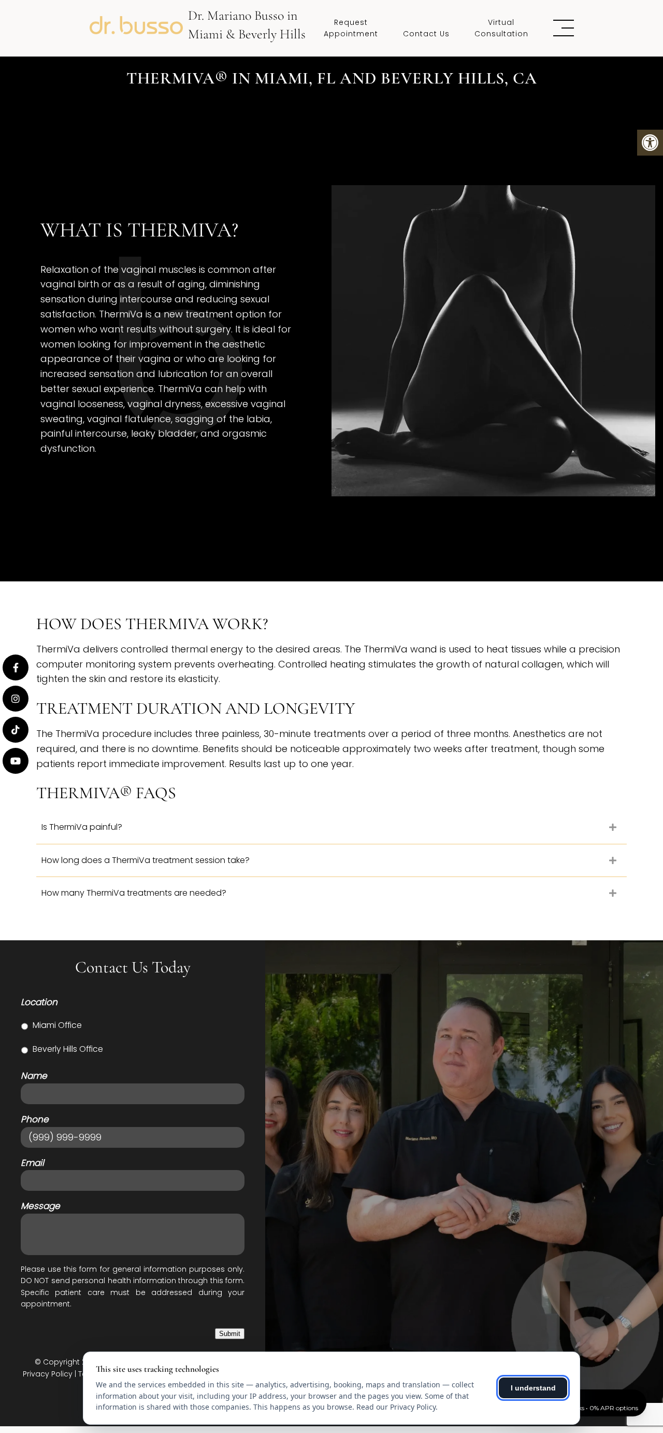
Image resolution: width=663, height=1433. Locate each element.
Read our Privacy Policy (396, 1407)
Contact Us (426, 34)
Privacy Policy (48, 1374)
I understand (533, 1388)
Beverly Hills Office (68, 1049)
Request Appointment (351, 28)
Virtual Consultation (501, 28)
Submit (229, 1334)
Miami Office (57, 1025)
